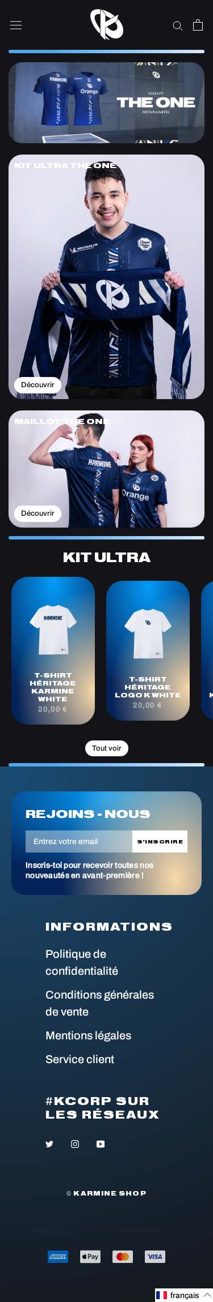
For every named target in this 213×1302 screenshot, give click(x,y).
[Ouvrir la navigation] (16, 25)
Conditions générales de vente (99, 1003)
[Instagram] (75, 1143)
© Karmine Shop (106, 1193)
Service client (79, 1059)
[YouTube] (101, 1143)
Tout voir (107, 748)
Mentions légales (88, 1035)
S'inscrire (160, 842)
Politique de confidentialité (81, 962)
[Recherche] (178, 25)
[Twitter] (49, 1143)
